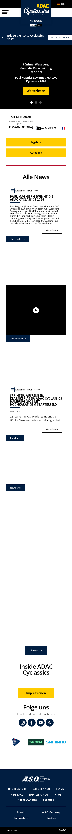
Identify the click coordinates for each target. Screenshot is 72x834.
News (34, 650)
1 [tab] (31, 102)
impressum (11, 830)
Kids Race (17, 794)
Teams (60, 789)
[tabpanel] (36, 77)
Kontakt (21, 812)
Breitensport (17, 789)
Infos (57, 794)
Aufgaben (36, 152)
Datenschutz (21, 818)
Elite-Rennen (41, 789)
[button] (62, 4)
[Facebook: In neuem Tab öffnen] (32, 723)
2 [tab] (36, 102)
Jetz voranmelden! (60, 37)
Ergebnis (36, 142)
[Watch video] (36, 310)
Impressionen (36, 693)
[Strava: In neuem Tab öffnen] (50, 723)
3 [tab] (40, 102)
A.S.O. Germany (51, 812)
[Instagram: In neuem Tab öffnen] (23, 723)
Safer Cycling (27, 800)
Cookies (51, 818)
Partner (48, 800)
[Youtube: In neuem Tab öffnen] (41, 723)
